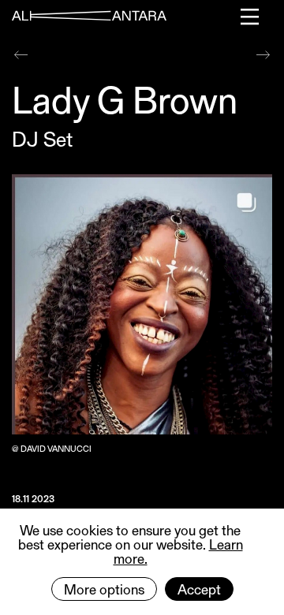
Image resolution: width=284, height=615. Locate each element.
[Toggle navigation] (250, 16)
